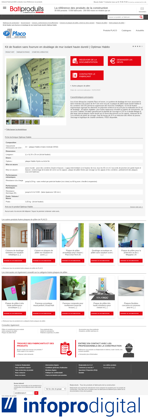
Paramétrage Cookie (109, 367)
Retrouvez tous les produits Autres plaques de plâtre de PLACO (23, 268)
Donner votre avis (135, 207)
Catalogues (126, 30)
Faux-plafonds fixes (46, 329)
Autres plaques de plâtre (81, 86)
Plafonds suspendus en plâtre (49, 333)
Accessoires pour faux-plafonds (89, 329)
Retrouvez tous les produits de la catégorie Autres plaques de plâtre (24, 321)
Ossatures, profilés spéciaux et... (89, 331)
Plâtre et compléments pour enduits (13, 329)
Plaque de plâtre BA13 (9, 333)
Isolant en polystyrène (47, 331)
